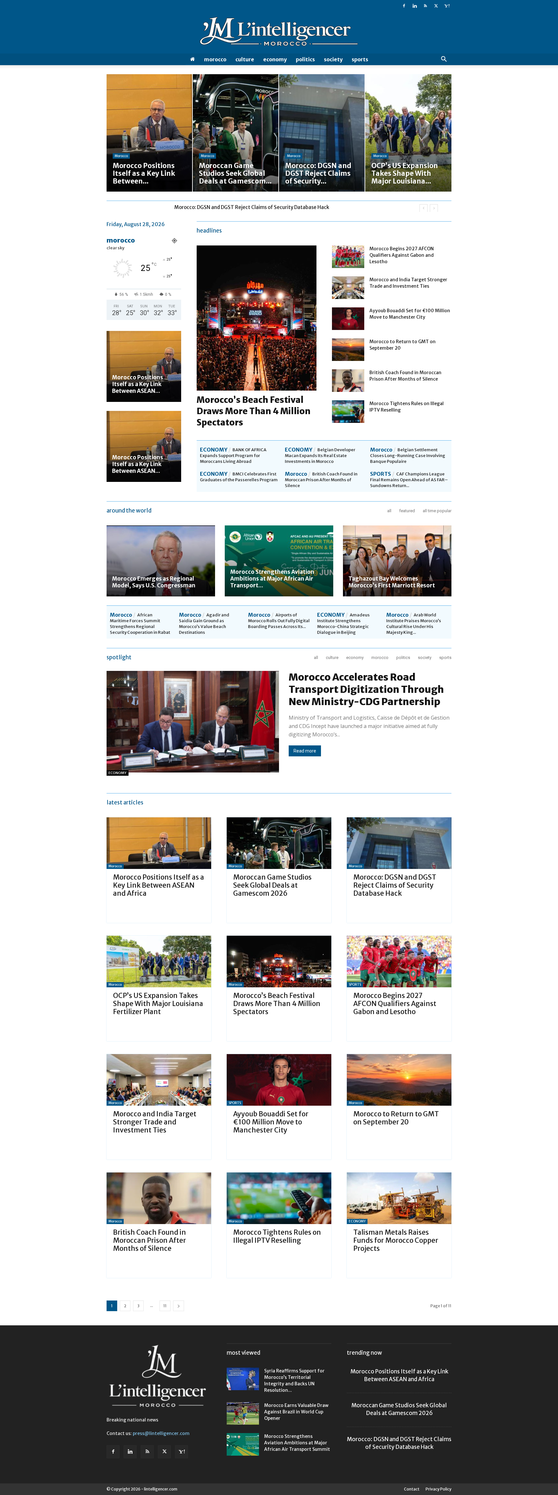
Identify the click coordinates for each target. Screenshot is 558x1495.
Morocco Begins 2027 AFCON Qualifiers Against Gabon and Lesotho (401, 255)
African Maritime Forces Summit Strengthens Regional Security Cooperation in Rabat (140, 623)
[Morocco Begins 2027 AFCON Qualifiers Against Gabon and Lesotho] (348, 256)
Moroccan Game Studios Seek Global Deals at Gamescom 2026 (272, 885)
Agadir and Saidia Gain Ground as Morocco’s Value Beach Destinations (204, 623)
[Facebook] (404, 6)
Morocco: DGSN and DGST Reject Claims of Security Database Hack (394, 885)
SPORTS (360, 59)
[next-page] (178, 1306)
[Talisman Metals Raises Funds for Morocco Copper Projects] (399, 1198)
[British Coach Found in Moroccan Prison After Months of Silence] (348, 380)
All (389, 510)
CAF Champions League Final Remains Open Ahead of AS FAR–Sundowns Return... (409, 479)
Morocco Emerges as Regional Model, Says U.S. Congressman (153, 582)
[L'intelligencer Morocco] (279, 32)
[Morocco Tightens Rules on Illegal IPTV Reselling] (348, 411)
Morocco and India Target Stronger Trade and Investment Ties (154, 1122)
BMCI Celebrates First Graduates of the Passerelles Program (239, 477)
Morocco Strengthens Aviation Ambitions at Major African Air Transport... (272, 578)
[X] (436, 6)
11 (165, 1305)
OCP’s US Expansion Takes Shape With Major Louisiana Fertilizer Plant (254, 207)
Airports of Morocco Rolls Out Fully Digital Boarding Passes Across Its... (279, 620)
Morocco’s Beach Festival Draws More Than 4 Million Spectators (254, 411)
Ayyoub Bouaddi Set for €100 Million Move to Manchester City (270, 1122)
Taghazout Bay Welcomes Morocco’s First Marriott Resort (391, 582)
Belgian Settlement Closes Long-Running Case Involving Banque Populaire (407, 455)
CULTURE (244, 59)
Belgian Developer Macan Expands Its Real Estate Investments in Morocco (320, 455)
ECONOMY (275, 59)
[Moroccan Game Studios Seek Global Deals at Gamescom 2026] (279, 843)
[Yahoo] (446, 6)
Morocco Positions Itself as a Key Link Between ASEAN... (137, 384)
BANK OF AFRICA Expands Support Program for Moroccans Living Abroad (233, 455)
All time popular (437, 510)
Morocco (215, 59)
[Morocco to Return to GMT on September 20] (348, 349)
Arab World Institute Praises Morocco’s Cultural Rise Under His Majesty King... (413, 623)
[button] (443, 60)
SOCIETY (333, 59)
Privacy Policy (438, 1489)
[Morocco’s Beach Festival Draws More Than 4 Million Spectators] (279, 961)
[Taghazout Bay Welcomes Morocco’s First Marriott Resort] (397, 560)
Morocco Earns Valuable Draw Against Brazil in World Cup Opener (296, 1411)
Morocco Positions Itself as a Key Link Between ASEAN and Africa (158, 885)
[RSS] (425, 6)
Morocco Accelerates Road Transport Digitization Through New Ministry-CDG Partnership (366, 689)
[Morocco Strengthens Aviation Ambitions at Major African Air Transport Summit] (279, 560)
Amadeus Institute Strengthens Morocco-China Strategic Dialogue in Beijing (343, 623)
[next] (434, 208)
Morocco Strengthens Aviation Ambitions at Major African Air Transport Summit (297, 1442)
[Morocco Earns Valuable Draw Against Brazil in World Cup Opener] (243, 1413)
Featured (407, 510)
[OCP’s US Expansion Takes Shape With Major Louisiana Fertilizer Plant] (159, 961)
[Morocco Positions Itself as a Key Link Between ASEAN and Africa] (144, 366)
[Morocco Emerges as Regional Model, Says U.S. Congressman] (161, 560)
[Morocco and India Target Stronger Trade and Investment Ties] (348, 287)
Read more (305, 750)
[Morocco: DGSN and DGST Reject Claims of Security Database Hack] (399, 843)
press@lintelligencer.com (161, 1433)
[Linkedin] (414, 6)
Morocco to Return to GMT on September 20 (396, 1118)
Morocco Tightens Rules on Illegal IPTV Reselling (277, 1236)
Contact (411, 1489)
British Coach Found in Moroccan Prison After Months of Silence (321, 479)
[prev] (423, 208)
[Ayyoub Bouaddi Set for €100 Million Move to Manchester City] (348, 318)
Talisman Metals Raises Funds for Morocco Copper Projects (395, 1240)
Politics (305, 59)
